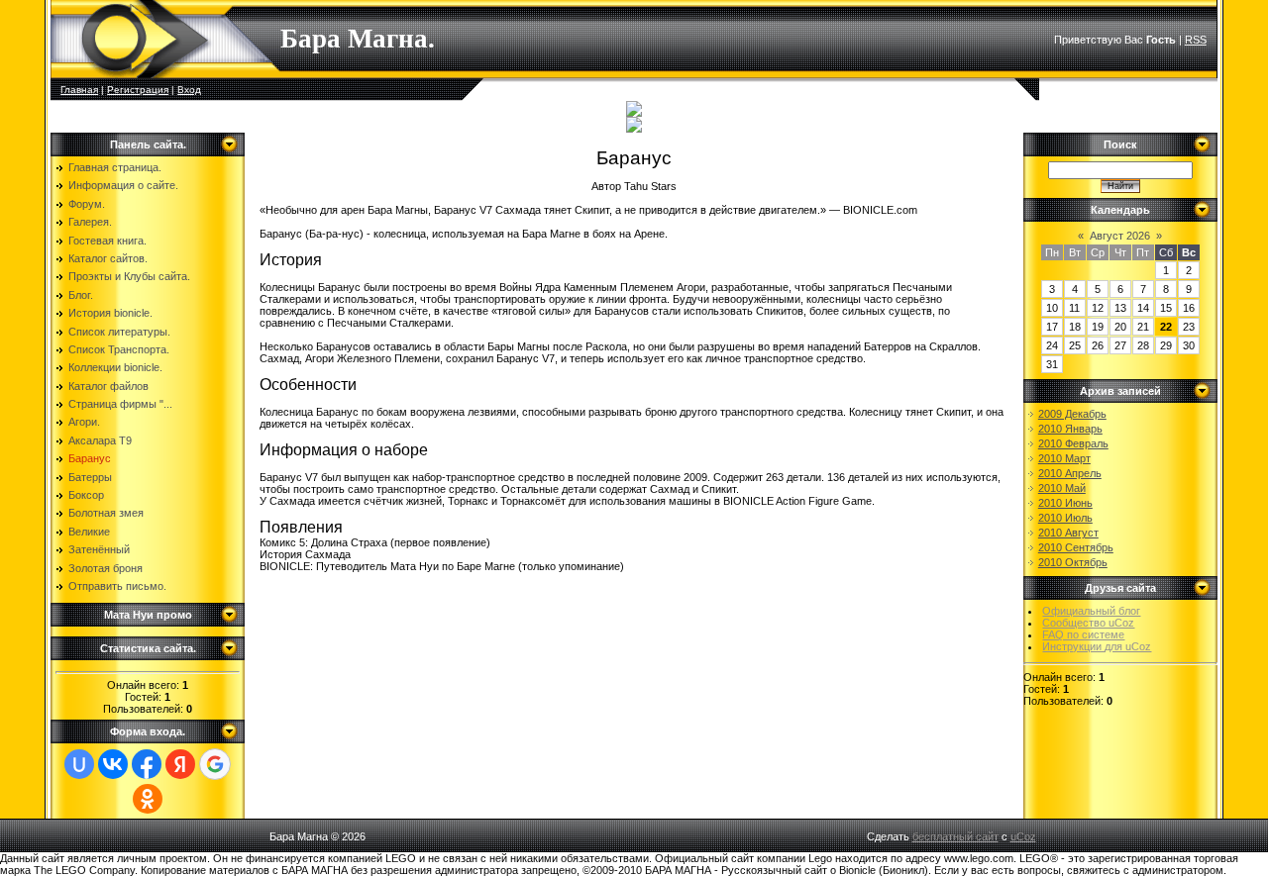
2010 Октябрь (1073, 562)
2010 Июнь (1065, 503)
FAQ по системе (1083, 634)
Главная (79, 89)
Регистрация (137, 89)
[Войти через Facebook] (146, 764)
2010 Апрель (1070, 473)
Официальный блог (1091, 611)
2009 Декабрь (1072, 414)
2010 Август (1068, 532)
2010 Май (1062, 488)
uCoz (1023, 836)
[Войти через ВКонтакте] (113, 764)
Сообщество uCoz (1088, 623)
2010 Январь (1070, 429)
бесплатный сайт (955, 836)
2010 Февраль (1073, 443)
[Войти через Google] (215, 764)
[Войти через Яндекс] (180, 764)
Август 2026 (1120, 236)
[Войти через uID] (79, 764)
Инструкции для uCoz (1096, 646)
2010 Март (1064, 458)
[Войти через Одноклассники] (147, 799)
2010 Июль (1065, 518)
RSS (1196, 40)
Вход (189, 89)
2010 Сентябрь (1075, 547)
